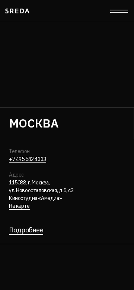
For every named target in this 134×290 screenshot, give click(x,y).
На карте (19, 206)
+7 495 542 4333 (27, 159)
